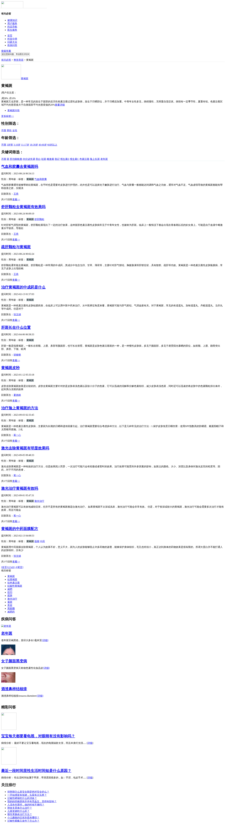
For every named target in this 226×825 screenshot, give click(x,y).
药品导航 (12, 26)
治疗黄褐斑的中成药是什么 (23, 287)
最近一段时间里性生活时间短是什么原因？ (36, 771)
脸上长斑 (95, 159)
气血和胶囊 (40, 179)
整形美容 (19, 60)
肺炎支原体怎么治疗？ (19, 808)
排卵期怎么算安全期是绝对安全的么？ (28, 791)
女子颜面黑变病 (14, 661)
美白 (38, 159)
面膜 (36, 541)
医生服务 (12, 30)
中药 (42, 541)
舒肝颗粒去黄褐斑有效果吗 (23, 207)
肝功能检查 (16, 159)
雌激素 (50, 159)
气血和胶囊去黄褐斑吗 (19, 166)
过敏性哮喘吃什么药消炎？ (22, 798)
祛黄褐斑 (12, 579)
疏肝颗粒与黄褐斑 (16, 247)
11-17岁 (25, 144)
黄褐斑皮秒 (10, 368)
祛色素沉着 (13, 582)
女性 (14, 130)
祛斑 (43, 159)
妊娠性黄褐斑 (14, 586)
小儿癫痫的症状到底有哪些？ (23, 817)
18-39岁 (34, 144)
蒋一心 (17, 435)
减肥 (9, 589)
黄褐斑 (11, 576)
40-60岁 (43, 144)
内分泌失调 (29, 159)
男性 (9, 130)
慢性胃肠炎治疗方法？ (19, 814)
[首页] (4, 567)
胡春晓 (17, 354)
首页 (9, 35)
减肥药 (11, 611)
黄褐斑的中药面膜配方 (19, 529)
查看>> (16, 199)
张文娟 (17, 314)
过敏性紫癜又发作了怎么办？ (23, 820)
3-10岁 (17, 144)
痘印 (9, 592)
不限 (3, 130)
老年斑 (104, 159)
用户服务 (12, 23)
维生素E (64, 159)
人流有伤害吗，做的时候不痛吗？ (25, 804)
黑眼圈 (11, 608)
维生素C (74, 159)
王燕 (16, 193)
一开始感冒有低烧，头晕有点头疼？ (27, 795)
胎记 (57, 159)
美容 (9, 605)
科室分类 (12, 39)
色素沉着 (84, 159)
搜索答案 (6, 51)
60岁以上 (52, 144)
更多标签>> (7, 116)
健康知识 (12, 20)
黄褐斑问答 (13, 110)
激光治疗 (39, 501)
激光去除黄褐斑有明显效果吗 (25, 448)
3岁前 (10, 144)
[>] (15, 567)
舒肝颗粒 (39, 219)
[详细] (45, 640)
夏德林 (17, 395)
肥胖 (9, 595)
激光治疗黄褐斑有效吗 (19, 488)
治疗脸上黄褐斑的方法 (19, 408)
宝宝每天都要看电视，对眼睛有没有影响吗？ (38, 736)
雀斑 (9, 602)
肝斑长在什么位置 (16, 327)
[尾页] (20, 567)
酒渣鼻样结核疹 (14, 689)
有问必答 (6, 60)
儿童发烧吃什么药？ (18, 811)
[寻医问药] (12, 7)
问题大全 (12, 42)
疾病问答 (12, 45)
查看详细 (60, 104)
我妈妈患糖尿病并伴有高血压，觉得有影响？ (32, 801)
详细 (89, 743)
